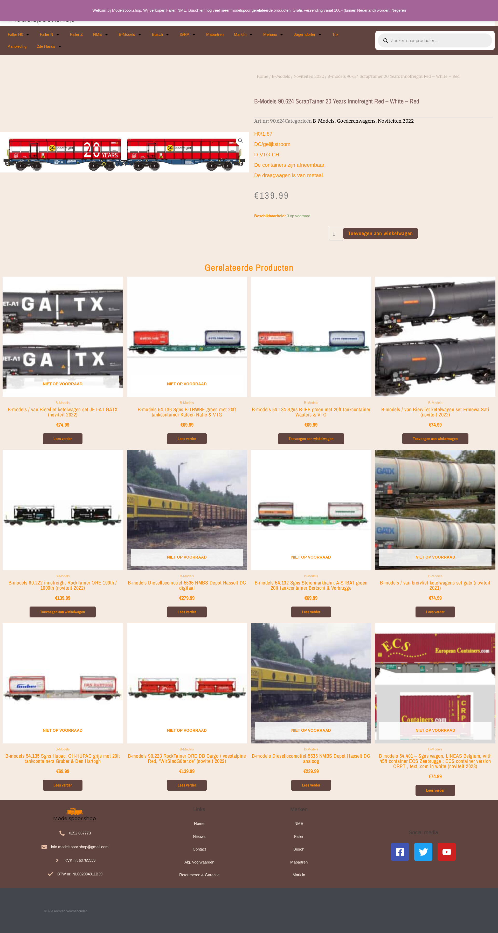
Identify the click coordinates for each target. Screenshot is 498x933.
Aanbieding (17, 46)
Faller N (46, 34)
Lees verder (62, 438)
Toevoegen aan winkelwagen (380, 233)
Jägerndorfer (304, 34)
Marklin (240, 34)
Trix (335, 34)
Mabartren (215, 34)
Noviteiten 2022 (309, 76)
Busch (157, 34)
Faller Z (76, 34)
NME (97, 34)
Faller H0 (15, 34)
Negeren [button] (398, 10)
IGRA (184, 34)
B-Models (127, 34)
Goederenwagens (356, 121)
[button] (240, 140)
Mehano (270, 34)
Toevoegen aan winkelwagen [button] (311, 438)
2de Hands (46, 46)
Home (262, 76)
